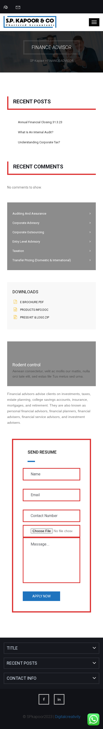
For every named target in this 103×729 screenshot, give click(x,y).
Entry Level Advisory (26, 241)
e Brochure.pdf (32, 302)
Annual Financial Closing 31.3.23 (40, 122)
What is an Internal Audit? (35, 132)
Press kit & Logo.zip (34, 317)
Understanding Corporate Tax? (39, 142)
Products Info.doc (34, 310)
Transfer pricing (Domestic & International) (41, 260)
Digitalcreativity (67, 716)
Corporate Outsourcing (28, 232)
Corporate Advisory (25, 223)
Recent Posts (22, 663)
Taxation (18, 251)
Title (12, 648)
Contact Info (21, 678)
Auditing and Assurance (29, 213)
